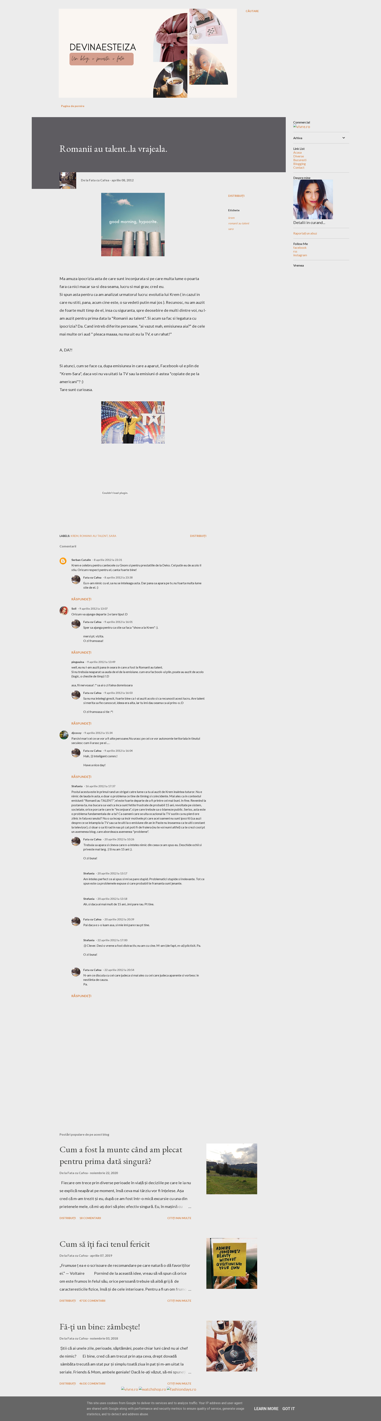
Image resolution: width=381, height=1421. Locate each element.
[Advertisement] (127, 1083)
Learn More (266, 1408)
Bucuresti (299, 160)
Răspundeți (81, 599)
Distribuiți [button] (236, 195)
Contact (298, 167)
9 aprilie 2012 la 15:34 (98, 732)
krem (231, 217)
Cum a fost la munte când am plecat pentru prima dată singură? (121, 1155)
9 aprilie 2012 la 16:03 (118, 692)
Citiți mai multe (179, 1218)
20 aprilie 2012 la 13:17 (112, 873)
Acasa (297, 152)
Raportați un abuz (305, 233)
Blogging (299, 163)
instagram (300, 255)
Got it (288, 1408)
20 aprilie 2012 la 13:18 (112, 898)
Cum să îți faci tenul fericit (105, 1243)
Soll (73, 608)
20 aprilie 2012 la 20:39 (119, 919)
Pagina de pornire (72, 106)
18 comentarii (90, 1218)
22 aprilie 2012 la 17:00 (112, 940)
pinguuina (77, 662)
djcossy (76, 732)
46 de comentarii (92, 1383)
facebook (300, 247)
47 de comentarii (92, 1300)
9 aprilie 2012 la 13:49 (101, 662)
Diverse (298, 156)
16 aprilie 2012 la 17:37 (100, 786)
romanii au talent (238, 223)
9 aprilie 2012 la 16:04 (118, 750)
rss (295, 251)
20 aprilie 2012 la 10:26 (119, 839)
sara (230, 228)
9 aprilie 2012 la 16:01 (118, 621)
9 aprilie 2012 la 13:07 (93, 608)
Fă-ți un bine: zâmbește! (100, 1326)
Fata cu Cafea (92, 577)
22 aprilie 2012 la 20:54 (119, 970)
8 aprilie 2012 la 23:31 (108, 559)
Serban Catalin (81, 559)
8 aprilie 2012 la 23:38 (118, 577)
